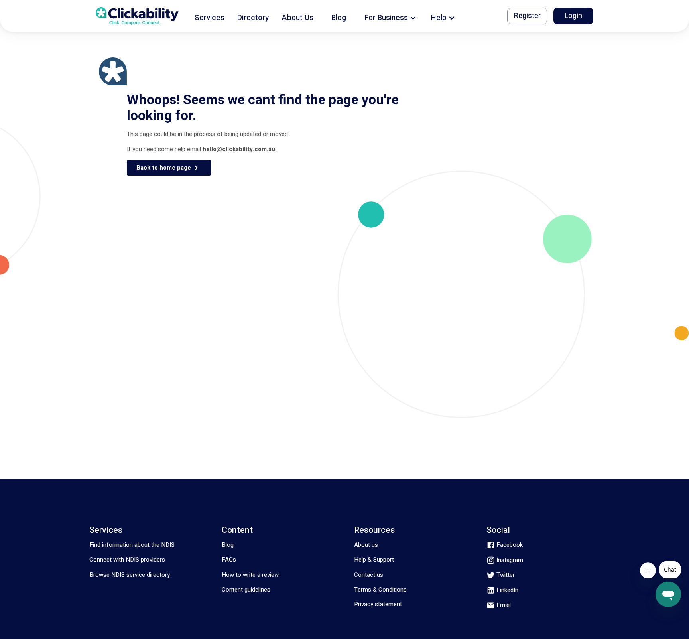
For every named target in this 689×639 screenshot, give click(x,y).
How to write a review (250, 574)
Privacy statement (378, 604)
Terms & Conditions (380, 589)
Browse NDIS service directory (129, 574)
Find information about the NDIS (132, 544)
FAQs (229, 559)
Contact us (368, 574)
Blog (228, 544)
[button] (209, 16)
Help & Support (374, 559)
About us (366, 544)
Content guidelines (246, 589)
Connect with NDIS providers (127, 559)
